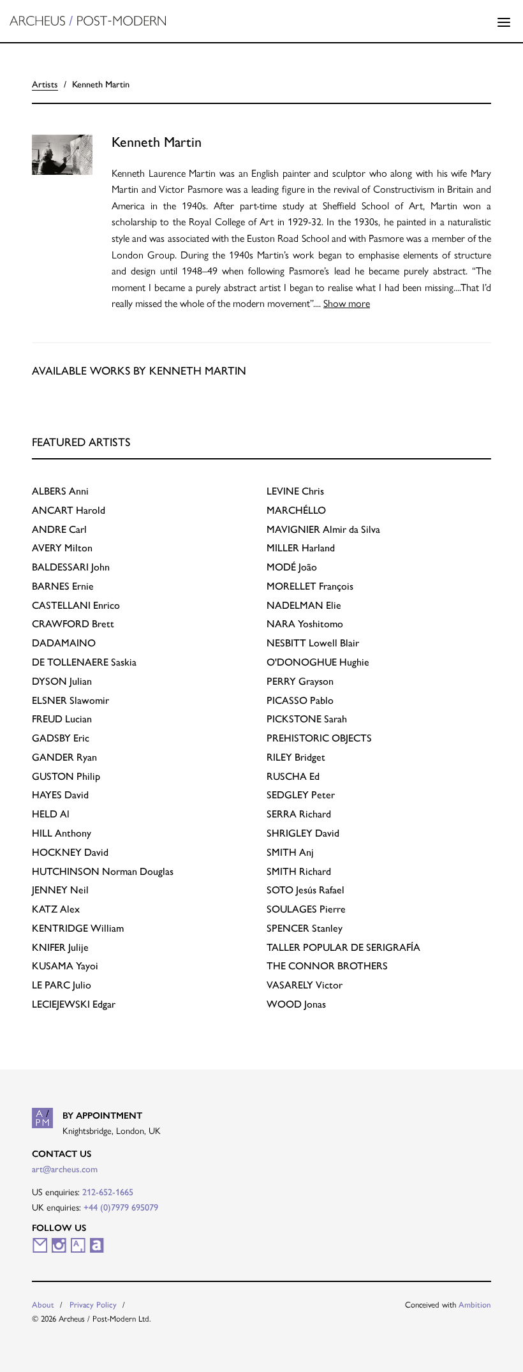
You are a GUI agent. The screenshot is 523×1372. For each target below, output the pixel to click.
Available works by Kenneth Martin (139, 370)
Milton (62, 548)
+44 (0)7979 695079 (121, 1207)
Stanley (305, 928)
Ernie (63, 586)
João (292, 567)
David (60, 795)
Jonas (296, 1004)
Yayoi (65, 966)
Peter (301, 795)
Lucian (62, 719)
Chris (295, 491)
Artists (45, 84)
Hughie (318, 662)
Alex (56, 909)
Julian (62, 681)
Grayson (300, 681)
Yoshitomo (305, 624)
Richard (299, 814)
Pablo (300, 700)
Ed (293, 776)
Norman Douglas (102, 871)
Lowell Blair (313, 643)
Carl (59, 529)
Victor (305, 985)
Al (51, 814)
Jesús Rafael (305, 890)
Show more (346, 302)
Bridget (296, 757)
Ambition (475, 1304)
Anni (60, 491)
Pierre (306, 909)
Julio (61, 985)
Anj (290, 852)
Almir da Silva (323, 529)
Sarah (307, 719)
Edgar (73, 1004)
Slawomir (70, 700)
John (71, 567)
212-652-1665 (107, 1192)
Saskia (84, 662)
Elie (304, 605)
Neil (60, 890)
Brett (73, 624)
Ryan (64, 757)
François (310, 586)
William (78, 928)
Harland (301, 548)
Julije (60, 947)
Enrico (76, 605)
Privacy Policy (93, 1304)
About (43, 1304)
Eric (60, 738)
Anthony (61, 833)
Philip (66, 776)
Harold (68, 510)
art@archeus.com (65, 1169)
